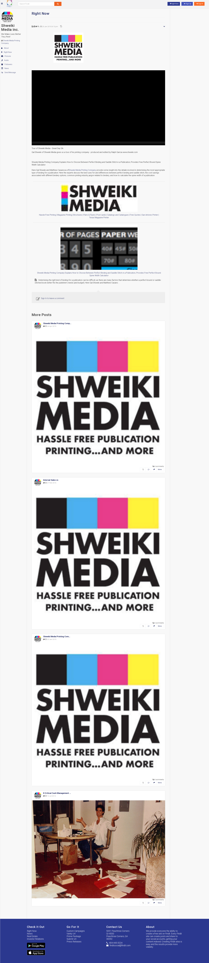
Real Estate (32, 936)
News (6, 68)
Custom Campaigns (76, 931)
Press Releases (74, 941)
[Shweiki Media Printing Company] (98, 48)
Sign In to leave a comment (52, 298)
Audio (6, 60)
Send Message (10, 72)
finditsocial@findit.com (120, 945)
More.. (160, 469)
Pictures (7, 56)
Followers (8, 64)
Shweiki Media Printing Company (82, 170)
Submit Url (71, 939)
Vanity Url (71, 933)
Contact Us (114, 927)
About (6, 48)
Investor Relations (35, 939)
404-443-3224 (115, 943)
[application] (98, 107)
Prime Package (74, 936)
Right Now (8, 52)
